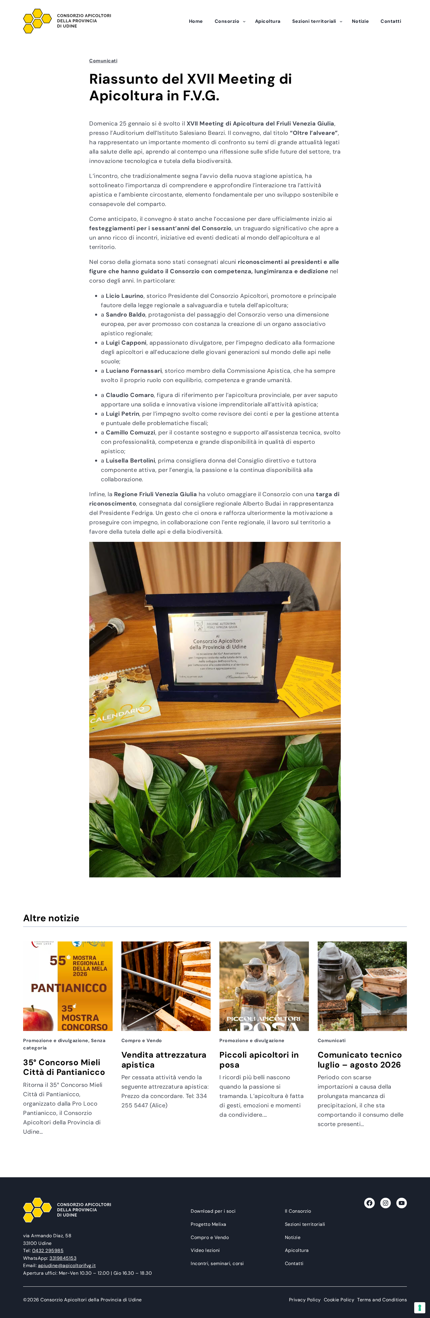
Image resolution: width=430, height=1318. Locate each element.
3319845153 (62, 1258)
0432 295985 (48, 1250)
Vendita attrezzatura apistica (164, 1060)
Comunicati (103, 61)
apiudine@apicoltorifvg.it (67, 1265)
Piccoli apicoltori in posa (259, 1060)
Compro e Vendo (141, 1040)
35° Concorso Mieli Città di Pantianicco (64, 1067)
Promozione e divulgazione (55, 1040)
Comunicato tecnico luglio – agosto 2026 (360, 1060)
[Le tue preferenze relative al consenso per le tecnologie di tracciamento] (419, 1307)
